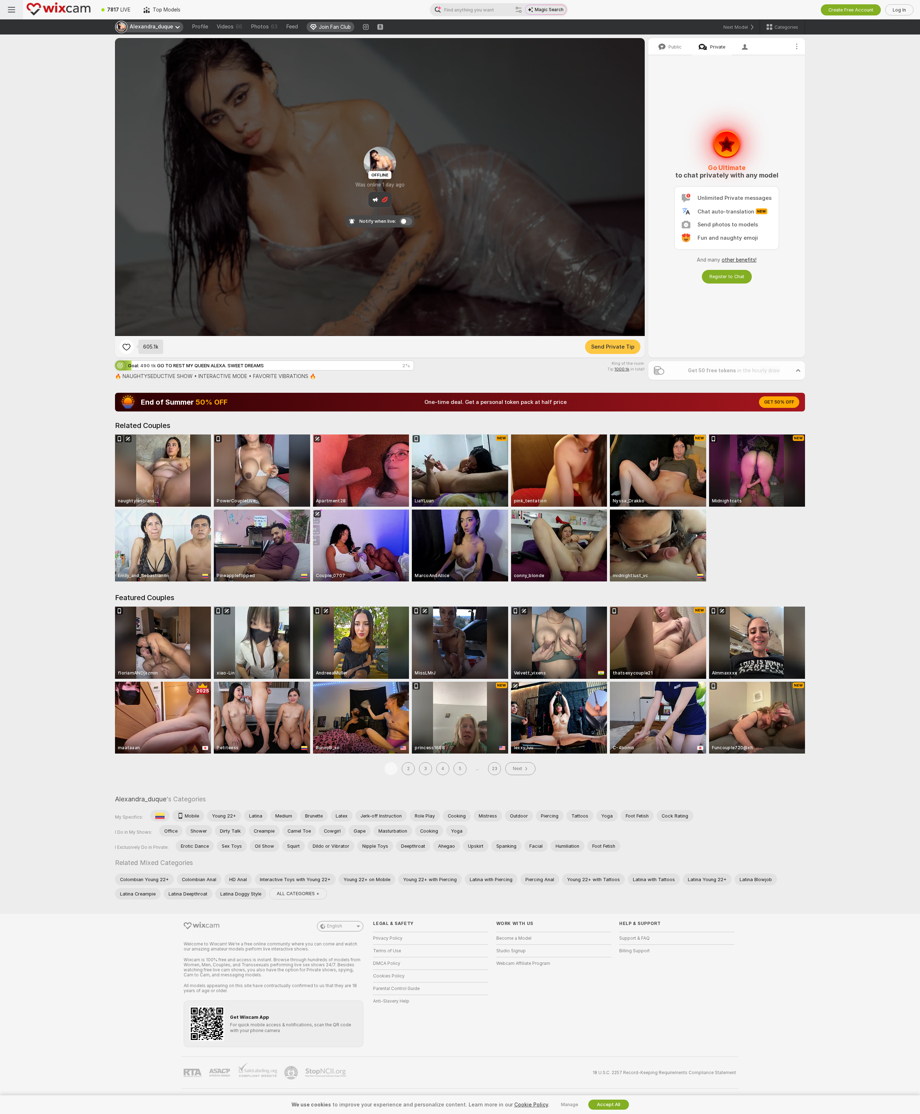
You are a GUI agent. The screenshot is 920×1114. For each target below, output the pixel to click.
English (334, 926)
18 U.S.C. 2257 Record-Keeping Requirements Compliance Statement (664, 1072)
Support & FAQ (634, 938)
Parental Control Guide (396, 988)
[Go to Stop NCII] (326, 1072)
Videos (229, 26)
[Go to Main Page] (59, 9)
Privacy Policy (387, 938)
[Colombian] (160, 815)
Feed (292, 26)
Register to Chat (726, 276)
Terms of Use (387, 950)
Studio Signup (511, 950)
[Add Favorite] (126, 347)
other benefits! (739, 260)
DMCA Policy (386, 963)
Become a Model (514, 938)
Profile (200, 26)
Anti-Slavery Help (391, 1001)
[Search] (519, 10)
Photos (264, 26)
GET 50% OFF (779, 402)
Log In (899, 10)
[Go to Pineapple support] (291, 1073)
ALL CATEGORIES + (298, 893)
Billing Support (634, 950)
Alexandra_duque (140, 799)
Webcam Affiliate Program (523, 963)
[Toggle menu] (11, 9)
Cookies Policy (389, 976)
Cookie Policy (531, 1105)
